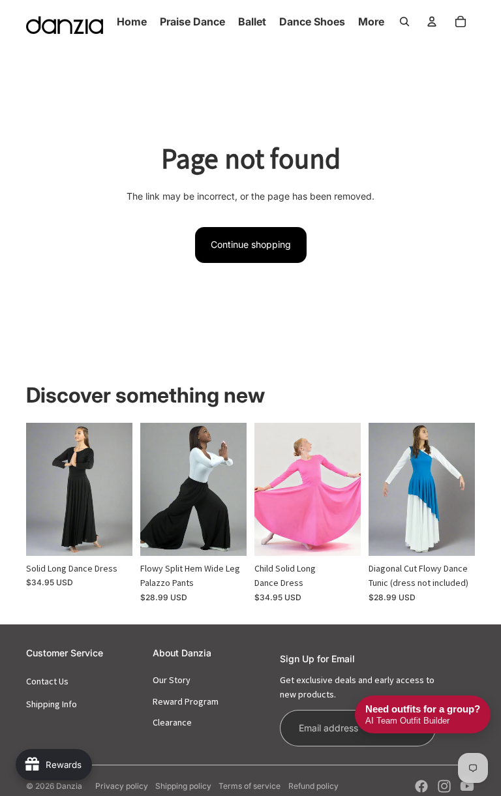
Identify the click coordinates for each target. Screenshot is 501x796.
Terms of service (250, 786)
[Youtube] (467, 786)
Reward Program (186, 701)
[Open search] (404, 21)
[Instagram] (444, 786)
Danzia (69, 786)
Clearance (172, 722)
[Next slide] (122, 489)
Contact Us (47, 681)
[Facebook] (421, 786)
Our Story (171, 680)
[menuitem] (371, 21)
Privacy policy (121, 786)
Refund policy (313, 786)
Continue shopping (251, 244)
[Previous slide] (36, 489)
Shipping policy (183, 786)
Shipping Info (51, 704)
